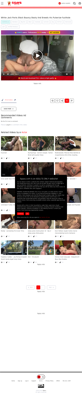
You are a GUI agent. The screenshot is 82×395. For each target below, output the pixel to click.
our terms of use (45, 217)
